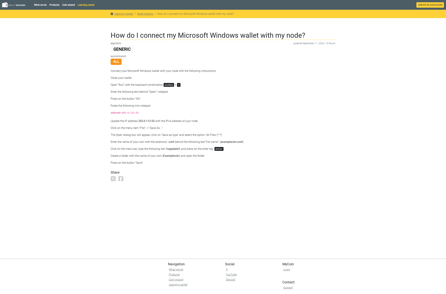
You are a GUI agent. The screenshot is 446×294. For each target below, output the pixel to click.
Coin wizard (68, 4)
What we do (40, 4)
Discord (230, 279)
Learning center (86, 4)
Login (286, 269)
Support (288, 287)
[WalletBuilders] (14, 5)
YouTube (231, 274)
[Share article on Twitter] (114, 179)
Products (54, 4)
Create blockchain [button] (430, 4)
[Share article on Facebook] (121, 179)
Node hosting (145, 13)
